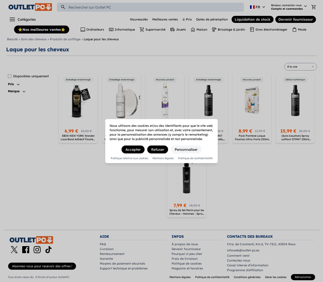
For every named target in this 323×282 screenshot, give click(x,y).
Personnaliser (186, 149)
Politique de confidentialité (195, 158)
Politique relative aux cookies (129, 158)
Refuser (157, 149)
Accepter (133, 149)
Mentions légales (163, 158)
